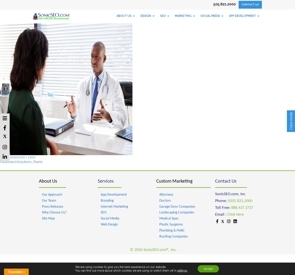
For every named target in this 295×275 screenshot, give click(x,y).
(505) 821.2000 (240, 201)
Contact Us (250, 4)
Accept (208, 268)
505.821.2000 (224, 4)
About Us (48, 181)
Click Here (235, 215)
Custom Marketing (174, 181)
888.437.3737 (242, 208)
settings (182, 270)
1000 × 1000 (27, 157)
